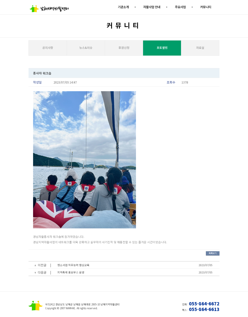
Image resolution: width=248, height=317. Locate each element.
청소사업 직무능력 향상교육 (73, 265)
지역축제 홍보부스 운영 (70, 272)
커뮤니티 (205, 7)
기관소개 (123, 7)
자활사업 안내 (151, 7)
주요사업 (180, 7)
